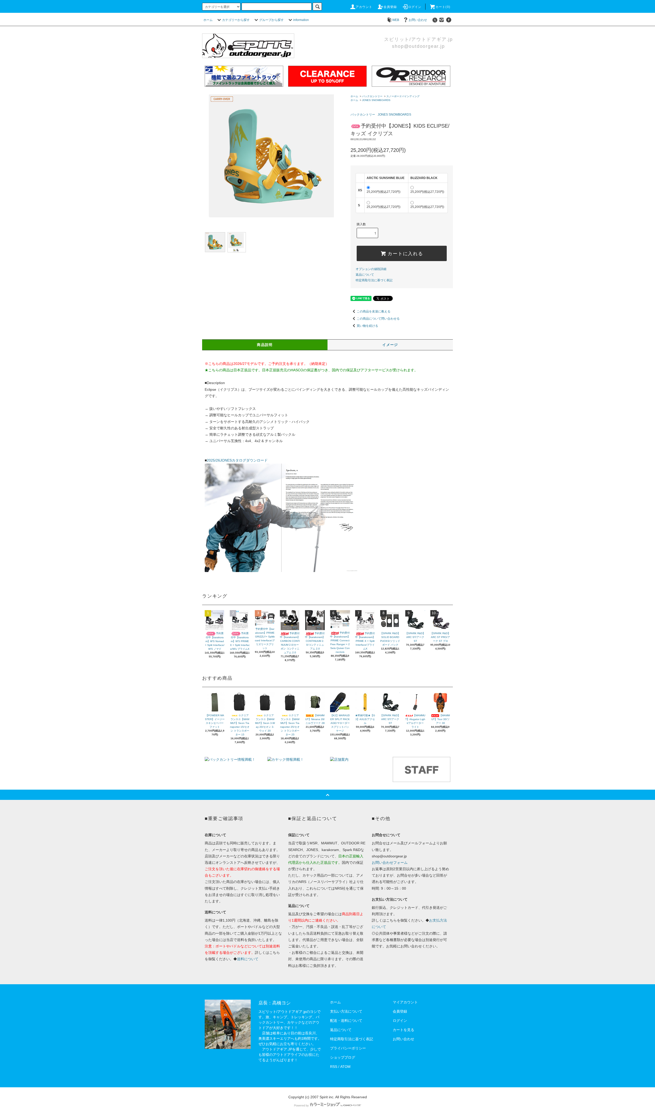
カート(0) (442, 7)
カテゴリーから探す (236, 20)
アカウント (364, 7)
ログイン (415, 7)
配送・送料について (346, 1021)
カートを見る (403, 1030)
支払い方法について (346, 1011)
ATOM (345, 1067)
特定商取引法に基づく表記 (374, 280)
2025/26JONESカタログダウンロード (237, 460)
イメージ (390, 345)
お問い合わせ (418, 20)
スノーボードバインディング (403, 96)
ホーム (208, 20)
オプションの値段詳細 (371, 269)
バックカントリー (372, 96)
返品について (365, 274)
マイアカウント (405, 1002)
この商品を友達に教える (373, 311)
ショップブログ (342, 1057)
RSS (333, 1067)
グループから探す (271, 20)
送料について (247, 959)
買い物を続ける (367, 326)
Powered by (301, 1105)
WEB (395, 20)
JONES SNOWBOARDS (376, 100)
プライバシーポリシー (348, 1048)
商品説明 (265, 345)
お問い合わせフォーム (390, 862)
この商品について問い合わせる (378, 318)
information (301, 20)
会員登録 (390, 7)
